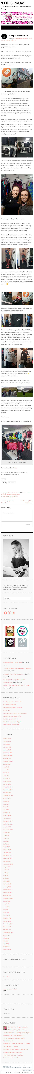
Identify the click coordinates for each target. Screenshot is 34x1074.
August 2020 (6, 764)
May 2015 (5, 941)
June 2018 (6, 838)
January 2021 (7, 750)
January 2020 (7, 784)
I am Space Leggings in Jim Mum (12, 707)
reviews (15, 38)
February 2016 (7, 918)
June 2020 (6, 770)
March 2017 (6, 881)
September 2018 (8, 830)
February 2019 (7, 815)
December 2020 (7, 753)
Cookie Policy (29, 1067)
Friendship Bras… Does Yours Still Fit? (14, 674)
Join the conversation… (14, 959)
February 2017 (7, 884)
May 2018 (5, 841)
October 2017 (7, 861)
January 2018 (7, 852)
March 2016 (6, 915)
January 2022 (7, 741)
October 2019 (7, 793)
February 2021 (7, 747)
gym (4, 493)
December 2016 (7, 890)
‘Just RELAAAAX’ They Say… (11, 1046)
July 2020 (6, 767)
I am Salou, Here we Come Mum (12, 716)
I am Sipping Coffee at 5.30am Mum (13, 702)
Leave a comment (27, 493)
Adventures (6, 710)
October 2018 (7, 827)
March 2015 (6, 947)
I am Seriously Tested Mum (11, 724)
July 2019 (6, 801)
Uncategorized (22, 38)
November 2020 (7, 755)
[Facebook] (5, 613)
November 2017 (7, 858)
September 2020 (8, 761)
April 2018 (6, 844)
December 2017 (7, 855)
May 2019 (5, 807)
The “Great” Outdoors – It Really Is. (13, 1055)
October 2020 (7, 758)
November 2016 (7, 892)
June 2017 (6, 872)
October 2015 (7, 929)
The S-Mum (13, 3)
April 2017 (6, 878)
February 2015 (7, 949)
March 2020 (6, 778)
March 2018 (6, 847)
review (7, 496)
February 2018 (7, 850)
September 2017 (8, 864)
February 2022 (7, 738)
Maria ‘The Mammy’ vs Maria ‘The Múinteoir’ (15, 1049)
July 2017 (6, 870)
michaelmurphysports (13, 495)
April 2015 (6, 944)
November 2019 (7, 790)
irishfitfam (9, 493)
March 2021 (6, 744)
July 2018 (6, 835)
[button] (9, 78)
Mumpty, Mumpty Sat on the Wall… (13, 1052)
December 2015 (7, 924)
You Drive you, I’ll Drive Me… (11, 1058)
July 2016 (6, 904)
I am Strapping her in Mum (10, 719)
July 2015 (6, 938)
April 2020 (6, 775)
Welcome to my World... (10, 705)
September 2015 (8, 932)
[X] (9, 613)
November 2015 (7, 927)
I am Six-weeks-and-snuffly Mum (12, 722)
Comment (27, 524)
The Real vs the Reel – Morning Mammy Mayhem (17, 668)
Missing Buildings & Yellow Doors (12, 662)
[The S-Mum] (17, 24)
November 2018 (7, 824)
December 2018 (7, 821)
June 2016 (6, 907)
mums (3, 496)
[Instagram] (13, 613)
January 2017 (7, 887)
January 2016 (7, 921)
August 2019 (6, 798)
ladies (14, 493)
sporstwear (15, 496)
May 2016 (5, 909)
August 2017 (6, 867)
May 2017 (5, 875)
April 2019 (6, 810)
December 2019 (7, 787)
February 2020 (7, 781)
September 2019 (8, 795)
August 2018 (6, 832)
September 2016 (8, 898)
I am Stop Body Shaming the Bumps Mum (15, 713)
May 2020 (5, 773)
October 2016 (7, 895)
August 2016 (6, 901)
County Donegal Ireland (10, 989)
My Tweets (6, 976)
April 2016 (6, 912)
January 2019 (7, 818)
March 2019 (6, 812)
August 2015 (6, 935)
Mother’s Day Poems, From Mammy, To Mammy (16, 685)
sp (10, 496)
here (15, 468)
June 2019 (6, 804)
